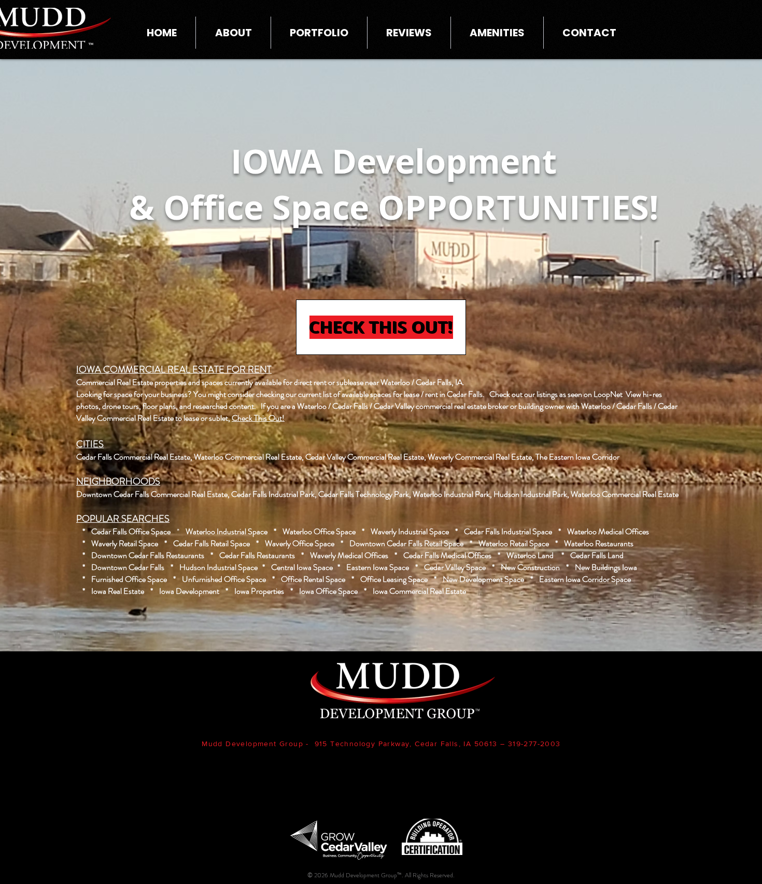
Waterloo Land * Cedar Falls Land (565, 555)
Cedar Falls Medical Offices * (454, 555)
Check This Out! (258, 418)
